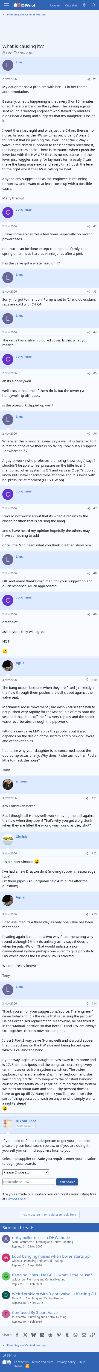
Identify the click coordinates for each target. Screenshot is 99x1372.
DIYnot (11, 1355)
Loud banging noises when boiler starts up (51, 1256)
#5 (95, 373)
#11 (94, 798)
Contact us (21, 1362)
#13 (94, 914)
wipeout (17, 1261)
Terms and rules (42, 1362)
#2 (95, 226)
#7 (95, 508)
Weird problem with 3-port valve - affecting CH (54, 1293)
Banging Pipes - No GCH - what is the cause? (52, 1274)
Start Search (67, 1182)
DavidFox (18, 1298)
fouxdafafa (19, 1317)
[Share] (89, 79)
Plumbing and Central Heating (54, 1242)
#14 (94, 1003)
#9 (95, 614)
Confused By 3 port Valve (35, 1312)
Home (18, 1366)
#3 (95, 291)
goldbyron (18, 1279)
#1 (95, 79)
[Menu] (6, 5)
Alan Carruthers (22, 1242)
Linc (9, 53)
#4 (95, 332)
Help (82, 1362)
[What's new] (84, 5)
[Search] (93, 5)
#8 (95, 573)
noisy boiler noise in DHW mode (41, 1237)
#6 (95, 434)
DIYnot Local (16, 1199)
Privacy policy (66, 1362)
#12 (94, 853)
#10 (94, 680)
